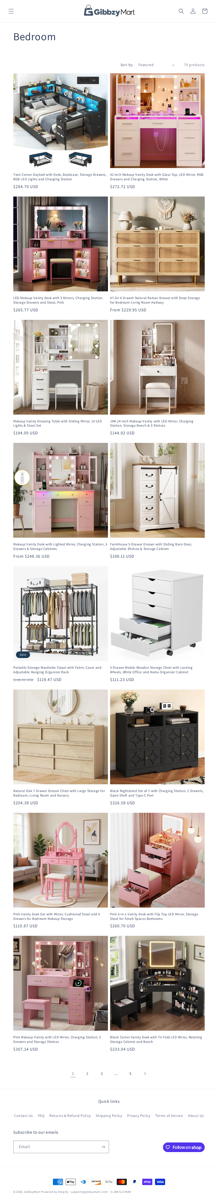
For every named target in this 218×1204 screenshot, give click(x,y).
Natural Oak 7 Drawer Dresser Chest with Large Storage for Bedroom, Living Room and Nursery (59, 793)
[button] (11, 11)
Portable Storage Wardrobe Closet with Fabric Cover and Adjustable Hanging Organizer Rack (57, 670)
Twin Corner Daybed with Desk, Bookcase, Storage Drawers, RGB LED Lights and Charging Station (60, 177)
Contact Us (23, 1115)
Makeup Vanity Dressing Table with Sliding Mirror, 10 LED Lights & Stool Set (57, 423)
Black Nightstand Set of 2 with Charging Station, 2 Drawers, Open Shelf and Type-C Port (156, 793)
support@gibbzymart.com (89, 1192)
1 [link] (73, 1073)
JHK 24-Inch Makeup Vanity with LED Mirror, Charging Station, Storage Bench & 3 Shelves (152, 423)
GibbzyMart (32, 1192)
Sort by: (126, 64)
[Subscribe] (103, 1147)
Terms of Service (169, 1115)
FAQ (41, 1115)
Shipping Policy (109, 1115)
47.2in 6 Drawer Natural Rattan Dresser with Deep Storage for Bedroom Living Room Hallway (155, 300)
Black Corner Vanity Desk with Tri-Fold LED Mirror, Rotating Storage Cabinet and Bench (156, 1039)
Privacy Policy (138, 1115)
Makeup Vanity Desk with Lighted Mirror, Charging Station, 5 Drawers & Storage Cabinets (60, 546)
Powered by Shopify (54, 1192)
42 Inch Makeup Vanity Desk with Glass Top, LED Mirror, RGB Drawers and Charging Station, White (157, 177)
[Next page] (145, 1073)
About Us (196, 1115)
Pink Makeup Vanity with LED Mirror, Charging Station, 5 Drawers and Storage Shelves (57, 1039)
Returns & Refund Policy (70, 1115)
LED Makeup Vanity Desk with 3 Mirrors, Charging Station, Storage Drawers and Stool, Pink (58, 300)
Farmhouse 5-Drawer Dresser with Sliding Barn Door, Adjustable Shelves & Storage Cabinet (151, 546)
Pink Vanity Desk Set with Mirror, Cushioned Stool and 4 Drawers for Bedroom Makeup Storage (56, 916)
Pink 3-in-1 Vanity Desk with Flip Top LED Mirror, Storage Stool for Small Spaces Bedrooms (154, 916)
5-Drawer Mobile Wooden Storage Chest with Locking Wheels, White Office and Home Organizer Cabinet (151, 670)
